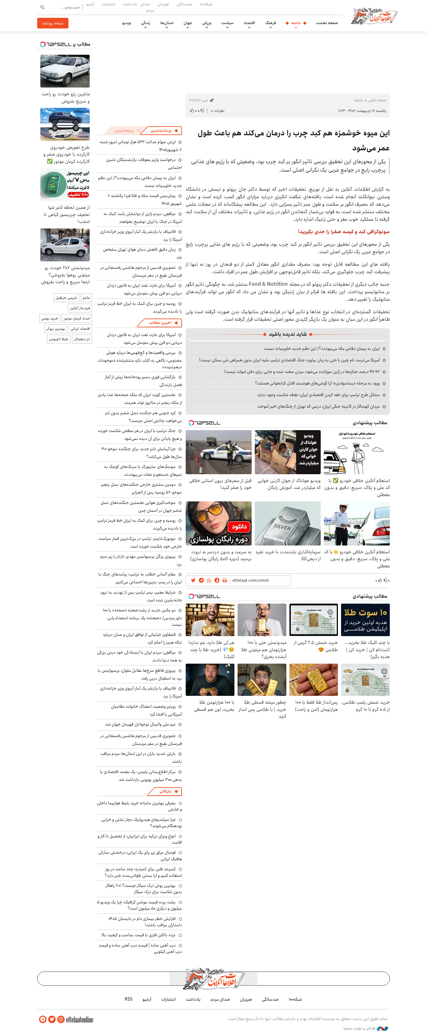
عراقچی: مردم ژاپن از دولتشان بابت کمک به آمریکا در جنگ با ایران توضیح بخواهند (142, 217)
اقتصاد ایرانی (80, 329)
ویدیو (126, 23)
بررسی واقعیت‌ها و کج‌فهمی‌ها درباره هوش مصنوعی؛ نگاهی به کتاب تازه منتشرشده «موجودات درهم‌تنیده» (140, 359)
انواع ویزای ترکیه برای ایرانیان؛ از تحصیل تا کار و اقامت (140, 839)
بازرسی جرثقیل (66, 298)
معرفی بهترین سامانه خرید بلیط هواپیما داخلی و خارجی (139, 806)
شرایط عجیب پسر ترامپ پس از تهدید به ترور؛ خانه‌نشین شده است (141, 596)
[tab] (164, 130)
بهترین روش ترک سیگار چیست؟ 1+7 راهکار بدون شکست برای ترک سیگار (144, 888)
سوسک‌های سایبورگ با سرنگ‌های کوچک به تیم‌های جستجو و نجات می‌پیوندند (143, 470)
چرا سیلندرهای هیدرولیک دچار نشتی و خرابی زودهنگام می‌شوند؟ (141, 822)
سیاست (227, 23)
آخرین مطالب (160, 323)
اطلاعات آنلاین (374, 15)
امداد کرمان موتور (77, 318)
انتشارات (108, 4)
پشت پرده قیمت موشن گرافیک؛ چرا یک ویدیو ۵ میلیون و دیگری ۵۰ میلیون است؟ (139, 905)
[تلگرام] (43, 1019)
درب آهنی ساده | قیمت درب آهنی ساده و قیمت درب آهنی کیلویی (140, 948)
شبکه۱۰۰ (206, 4)
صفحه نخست (327, 23)
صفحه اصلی (377, 100)
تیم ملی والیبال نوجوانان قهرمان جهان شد (140, 724)
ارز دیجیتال (82, 339)
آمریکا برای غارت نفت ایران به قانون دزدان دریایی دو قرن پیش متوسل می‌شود (144, 289)
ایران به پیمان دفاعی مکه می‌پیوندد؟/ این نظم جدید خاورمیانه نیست (322, 348)
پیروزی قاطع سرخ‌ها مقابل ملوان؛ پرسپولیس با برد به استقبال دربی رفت (140, 674)
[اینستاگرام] (61, 1019)
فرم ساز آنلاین (80, 308)
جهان (187, 23)
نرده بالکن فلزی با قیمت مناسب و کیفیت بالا (139, 935)
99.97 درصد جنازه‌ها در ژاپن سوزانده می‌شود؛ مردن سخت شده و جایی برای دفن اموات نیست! (302, 371)
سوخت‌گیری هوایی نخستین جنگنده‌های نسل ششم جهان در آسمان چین (141, 506)
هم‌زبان (163, 4)
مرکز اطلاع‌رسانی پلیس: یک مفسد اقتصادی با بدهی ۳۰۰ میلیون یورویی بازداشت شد (141, 775)
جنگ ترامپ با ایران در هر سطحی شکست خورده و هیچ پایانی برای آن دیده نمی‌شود (140, 434)
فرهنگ (270, 23)
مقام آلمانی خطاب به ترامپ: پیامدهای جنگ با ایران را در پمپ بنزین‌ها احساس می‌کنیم (140, 578)
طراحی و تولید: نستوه (360, 1028)
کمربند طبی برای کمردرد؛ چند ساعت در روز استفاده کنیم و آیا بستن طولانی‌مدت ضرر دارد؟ (143, 872)
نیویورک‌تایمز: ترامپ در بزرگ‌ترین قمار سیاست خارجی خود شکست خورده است (140, 542)
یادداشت (130, 4)
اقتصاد (249, 23)
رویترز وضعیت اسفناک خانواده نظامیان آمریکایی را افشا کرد (146, 710)
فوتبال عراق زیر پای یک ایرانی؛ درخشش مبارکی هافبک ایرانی (140, 855)
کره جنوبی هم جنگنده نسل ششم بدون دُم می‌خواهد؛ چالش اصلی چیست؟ (143, 416)
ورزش (206, 23)
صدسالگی (184, 4)
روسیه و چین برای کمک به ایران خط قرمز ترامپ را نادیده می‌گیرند (139, 307)
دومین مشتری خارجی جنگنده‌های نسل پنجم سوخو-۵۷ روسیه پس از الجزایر (141, 488)
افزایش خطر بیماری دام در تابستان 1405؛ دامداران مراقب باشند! (145, 921)
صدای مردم (147, 7)
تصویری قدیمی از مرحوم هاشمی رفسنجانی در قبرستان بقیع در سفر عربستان (141, 271)
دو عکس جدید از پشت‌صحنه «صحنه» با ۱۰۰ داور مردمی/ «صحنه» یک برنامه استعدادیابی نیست (142, 617)
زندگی (145, 23)
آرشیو (90, 4)
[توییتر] (52, 1019)
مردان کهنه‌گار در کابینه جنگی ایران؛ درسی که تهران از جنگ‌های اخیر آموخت (318, 406)
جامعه (296, 23)
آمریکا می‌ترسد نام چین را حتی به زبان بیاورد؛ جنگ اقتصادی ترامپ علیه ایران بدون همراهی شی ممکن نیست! (289, 360)
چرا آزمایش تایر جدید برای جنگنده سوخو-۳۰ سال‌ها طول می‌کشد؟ (142, 452)
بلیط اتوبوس (58, 339)
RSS (129, 999)
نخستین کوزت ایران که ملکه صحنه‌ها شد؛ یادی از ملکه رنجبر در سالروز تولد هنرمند (140, 398)
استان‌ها (166, 23)
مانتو (86, 298)
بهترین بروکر (56, 329)
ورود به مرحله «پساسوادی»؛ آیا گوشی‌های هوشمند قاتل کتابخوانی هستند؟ (317, 383)
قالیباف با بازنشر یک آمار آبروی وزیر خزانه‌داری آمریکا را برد (141, 235)
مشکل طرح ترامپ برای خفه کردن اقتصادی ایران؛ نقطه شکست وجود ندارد (318, 394)
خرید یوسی (49, 318)
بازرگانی (165, 791)
